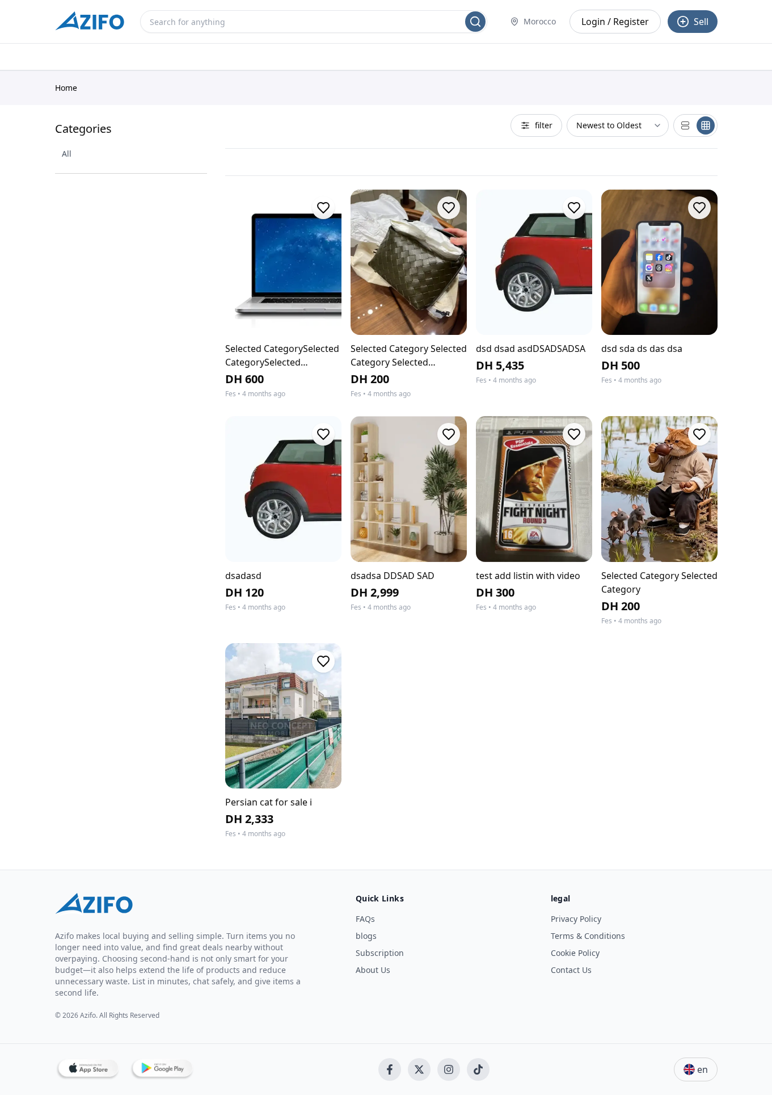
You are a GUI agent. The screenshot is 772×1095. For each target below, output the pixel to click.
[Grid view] (706, 125)
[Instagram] (448, 1069)
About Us (373, 969)
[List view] (685, 125)
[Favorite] (323, 207)
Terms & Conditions (588, 935)
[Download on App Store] (87, 1069)
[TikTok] (478, 1069)
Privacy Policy (576, 918)
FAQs (365, 918)
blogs (366, 935)
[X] (419, 1069)
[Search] (475, 21)
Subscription (380, 952)
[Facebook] (389, 1069)
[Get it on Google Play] (162, 1069)
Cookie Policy (575, 952)
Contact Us (571, 969)
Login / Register (615, 21)
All (66, 153)
